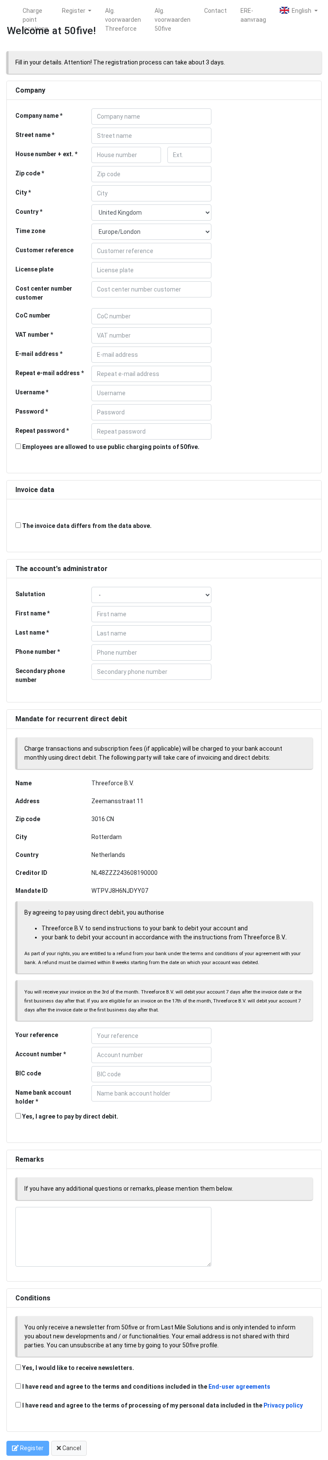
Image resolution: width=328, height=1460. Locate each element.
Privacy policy (283, 1405)
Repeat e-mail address (47, 373)
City (21, 192)
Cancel (71, 1448)
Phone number (35, 651)
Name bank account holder (43, 1097)
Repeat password (40, 430)
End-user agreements (239, 1386)
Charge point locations (35, 12)
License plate (34, 269)
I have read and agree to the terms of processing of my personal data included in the (162, 1405)
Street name (32, 134)
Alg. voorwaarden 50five (172, 12)
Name (23, 783)
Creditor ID (31, 872)
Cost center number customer (43, 293)
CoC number (32, 315)
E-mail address (37, 353)
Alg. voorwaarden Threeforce (123, 12)
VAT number (32, 334)
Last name (30, 632)
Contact (215, 10)
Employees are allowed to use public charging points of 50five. (110, 446)
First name (30, 613)
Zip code (27, 173)
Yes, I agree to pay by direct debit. (69, 1116)
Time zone (30, 230)
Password (29, 411)
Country (26, 211)
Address (27, 801)
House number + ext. (44, 154)
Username (29, 392)
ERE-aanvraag (253, 12)
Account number (38, 1054)
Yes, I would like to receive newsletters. (77, 1367)
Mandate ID (31, 890)
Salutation (30, 594)
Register (74, 10)
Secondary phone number (40, 675)
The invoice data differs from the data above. (86, 525)
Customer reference (44, 250)
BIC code (28, 1073)
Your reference (36, 1035)
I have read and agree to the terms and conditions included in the (146, 1386)
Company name (37, 115)
